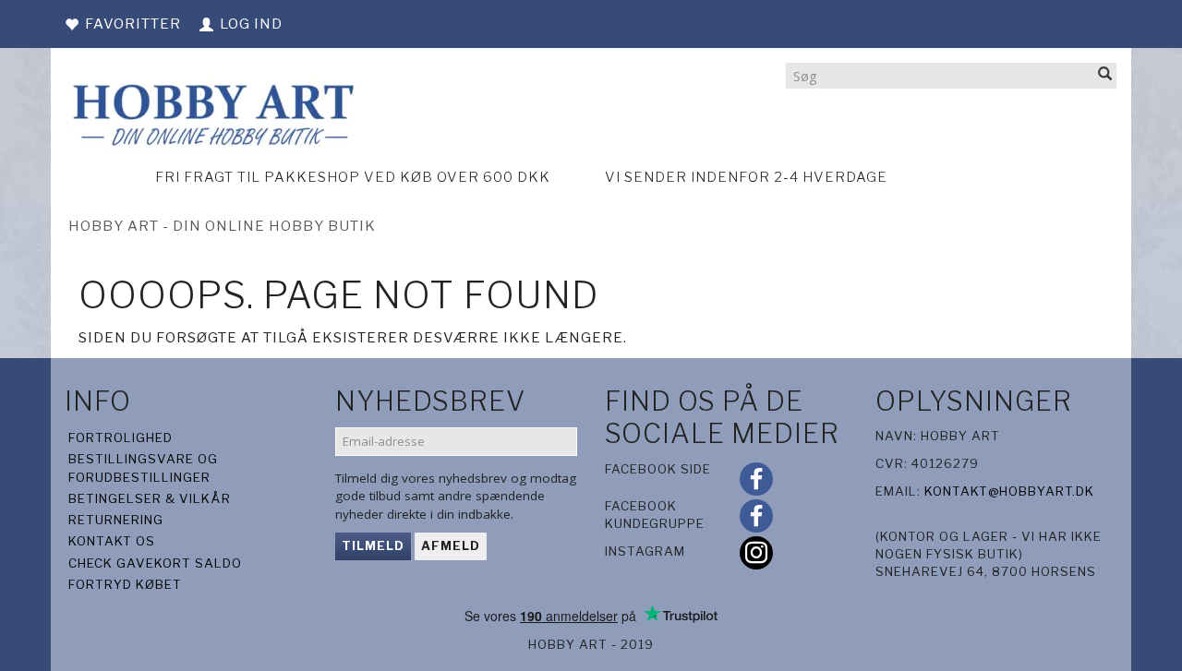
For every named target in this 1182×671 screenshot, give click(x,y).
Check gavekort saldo (155, 563)
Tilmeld (373, 545)
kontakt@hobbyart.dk (1009, 491)
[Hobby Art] (211, 112)
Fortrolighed (120, 437)
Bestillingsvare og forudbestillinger (143, 467)
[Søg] (1105, 75)
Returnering (115, 519)
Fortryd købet (125, 584)
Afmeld (450, 545)
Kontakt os (111, 540)
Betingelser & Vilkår (149, 498)
